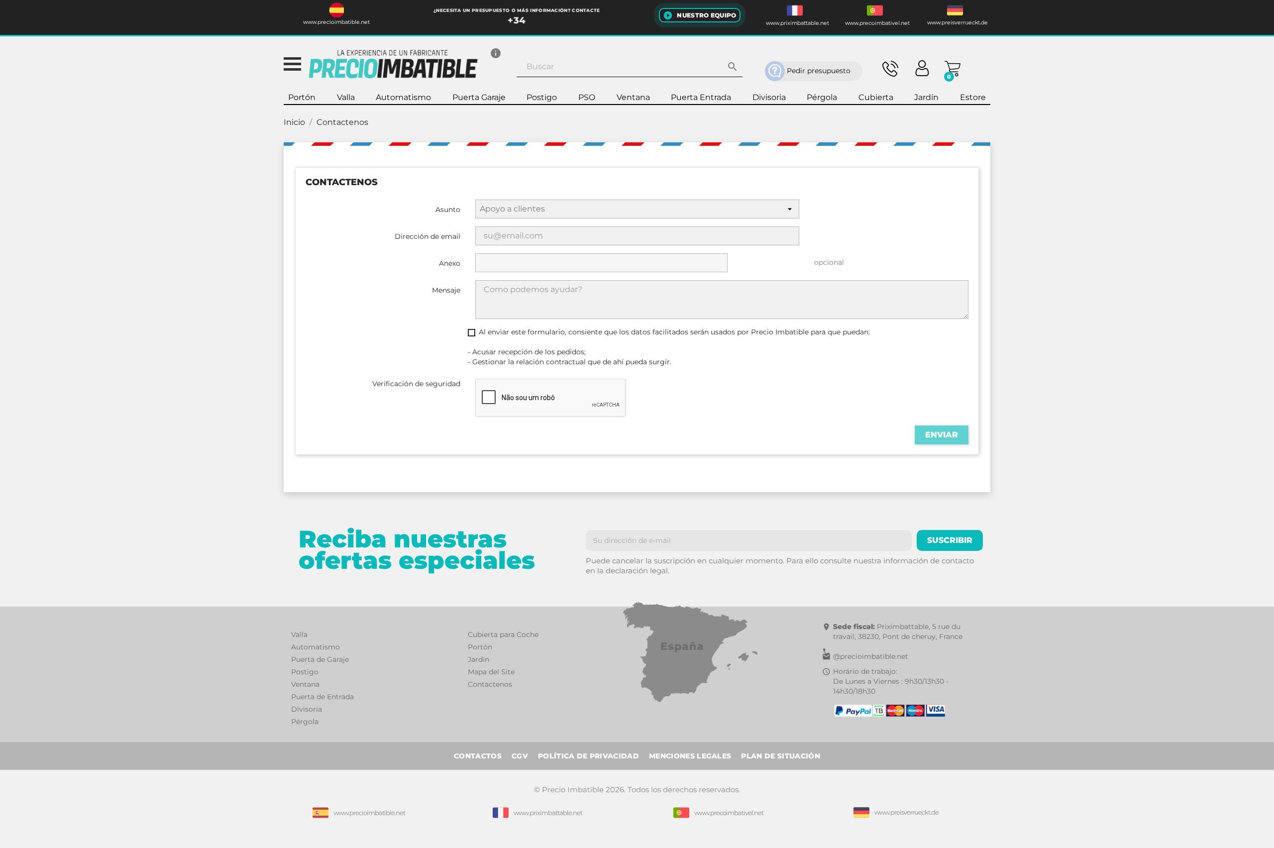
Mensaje (446, 290)
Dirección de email (427, 236)
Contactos (478, 755)
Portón (480, 646)
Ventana (305, 684)
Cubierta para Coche (503, 634)
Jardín (478, 659)
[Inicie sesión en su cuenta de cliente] (922, 67)
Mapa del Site (491, 671)
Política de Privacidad (588, 755)
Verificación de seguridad (416, 383)
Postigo (304, 671)
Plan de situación (780, 755)
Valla (299, 634)
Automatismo (315, 646)
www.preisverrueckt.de (957, 22)
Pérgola (304, 721)
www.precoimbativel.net (877, 23)
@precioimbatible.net (870, 656)
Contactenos (490, 684)
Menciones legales (690, 755)
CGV (520, 755)
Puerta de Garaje (320, 659)
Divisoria (306, 709)
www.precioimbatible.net (336, 22)
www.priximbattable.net (797, 23)
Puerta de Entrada (322, 696)
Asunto (447, 209)
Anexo (449, 263)
